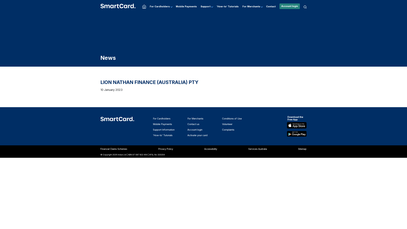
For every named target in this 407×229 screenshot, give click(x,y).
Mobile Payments (186, 6)
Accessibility (210, 149)
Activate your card (197, 135)
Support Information (164, 129)
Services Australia (257, 149)
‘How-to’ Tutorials (228, 6)
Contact (271, 6)
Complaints (228, 129)
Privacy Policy (165, 149)
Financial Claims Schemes (113, 149)
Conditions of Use (232, 118)
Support (205, 6)
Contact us (193, 124)
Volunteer (227, 124)
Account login (289, 6)
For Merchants (251, 6)
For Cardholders (160, 6)
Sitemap (302, 149)
